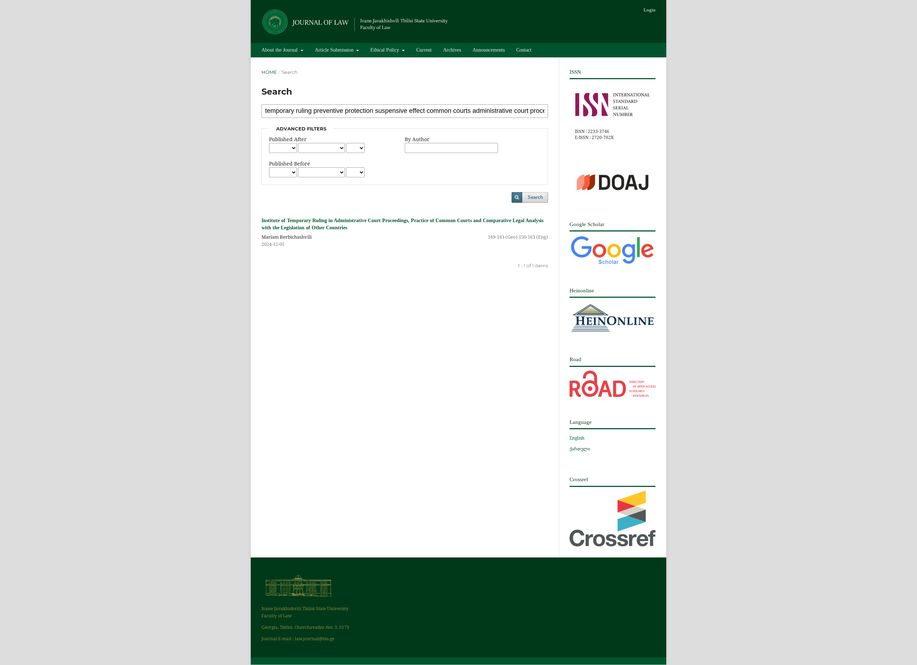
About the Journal (280, 50)
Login (650, 10)
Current (424, 50)
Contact (524, 50)
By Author (417, 139)
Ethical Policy (385, 50)
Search (535, 197)
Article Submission (335, 50)
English (577, 438)
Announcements (488, 50)
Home (269, 72)
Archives (452, 50)
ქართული (580, 449)
